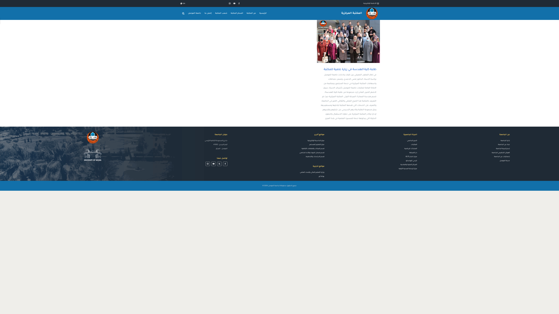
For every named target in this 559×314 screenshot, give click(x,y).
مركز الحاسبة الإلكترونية (316, 141)
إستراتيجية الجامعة (503, 149)
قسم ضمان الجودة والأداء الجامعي (311, 153)
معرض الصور (344, 41)
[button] (183, 13)
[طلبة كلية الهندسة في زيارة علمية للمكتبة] (348, 41)
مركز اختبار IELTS (411, 157)
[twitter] (219, 164)
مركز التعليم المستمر (316, 145)
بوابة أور (321, 176)
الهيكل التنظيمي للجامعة (501, 153)
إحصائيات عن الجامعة (502, 157)
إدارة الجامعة (505, 141)
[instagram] (230, 3)
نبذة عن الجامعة (504, 145)
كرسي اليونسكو (411, 161)
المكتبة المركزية (351, 13)
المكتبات (414, 145)
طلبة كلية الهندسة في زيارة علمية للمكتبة (352, 41)
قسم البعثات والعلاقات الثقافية (313, 149)
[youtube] (234, 3)
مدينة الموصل (505, 161)
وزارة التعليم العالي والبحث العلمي (312, 172)
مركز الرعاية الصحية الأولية (408, 169)
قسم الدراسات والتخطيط (315, 157)
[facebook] (239, 3)
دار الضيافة (413, 153)
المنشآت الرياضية (410, 149)
